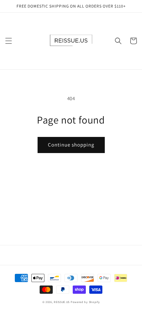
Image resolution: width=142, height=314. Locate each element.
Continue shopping (71, 144)
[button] (8, 40)
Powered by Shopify (85, 302)
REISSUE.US (62, 302)
